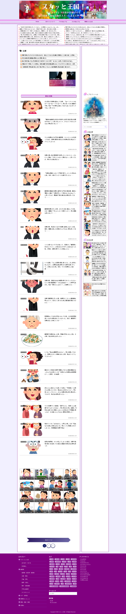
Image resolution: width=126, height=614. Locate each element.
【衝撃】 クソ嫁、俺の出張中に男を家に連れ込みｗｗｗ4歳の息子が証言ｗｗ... (39, 42)
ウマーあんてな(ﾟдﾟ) (86, 574)
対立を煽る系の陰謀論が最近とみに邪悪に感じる (34, 58)
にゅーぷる (84, 565)
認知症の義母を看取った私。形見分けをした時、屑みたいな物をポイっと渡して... (40, 36)
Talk (52, 600)
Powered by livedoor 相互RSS (28, 69)
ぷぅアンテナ (84, 571)
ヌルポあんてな (85, 576)
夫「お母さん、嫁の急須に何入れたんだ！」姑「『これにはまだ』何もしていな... (85, 40)
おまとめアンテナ (85, 562)
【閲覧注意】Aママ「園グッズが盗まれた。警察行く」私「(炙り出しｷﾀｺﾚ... (38, 31)
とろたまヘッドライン (86, 564)
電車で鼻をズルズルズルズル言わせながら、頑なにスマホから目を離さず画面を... (85, 27)
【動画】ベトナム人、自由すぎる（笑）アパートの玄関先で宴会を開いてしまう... (85, 34)
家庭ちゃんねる (85, 579)
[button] (105, 127)
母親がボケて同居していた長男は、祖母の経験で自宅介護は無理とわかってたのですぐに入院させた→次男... (49, 64)
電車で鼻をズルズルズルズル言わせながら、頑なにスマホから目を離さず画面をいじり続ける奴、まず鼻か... (49, 55)
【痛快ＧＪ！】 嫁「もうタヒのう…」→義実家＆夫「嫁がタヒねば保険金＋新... (85, 31)
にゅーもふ (84, 567)
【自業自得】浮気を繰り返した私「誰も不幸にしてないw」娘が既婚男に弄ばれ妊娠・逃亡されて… (46, 67)
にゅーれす (84, 569)
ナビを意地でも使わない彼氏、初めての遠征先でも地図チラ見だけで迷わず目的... (40, 32)
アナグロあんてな (85, 572)
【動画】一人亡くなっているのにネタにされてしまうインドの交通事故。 (83, 38)
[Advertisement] (35, 82)
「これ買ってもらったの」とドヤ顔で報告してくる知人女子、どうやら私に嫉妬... (40, 40)
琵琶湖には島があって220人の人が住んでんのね (77, 29)
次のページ (48, 540)
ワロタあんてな (85, 578)
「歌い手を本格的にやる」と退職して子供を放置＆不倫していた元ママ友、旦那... (40, 34)
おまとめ (83, 560)
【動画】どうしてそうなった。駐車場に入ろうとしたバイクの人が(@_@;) (83, 36)
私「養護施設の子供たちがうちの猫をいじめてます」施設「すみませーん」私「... (40, 44)
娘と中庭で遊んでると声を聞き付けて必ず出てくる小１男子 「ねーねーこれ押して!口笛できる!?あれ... (47, 61)
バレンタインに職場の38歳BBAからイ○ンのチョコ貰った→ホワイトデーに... (39, 38)
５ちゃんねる (54, 602)
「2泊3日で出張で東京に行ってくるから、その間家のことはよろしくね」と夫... (39, 27)
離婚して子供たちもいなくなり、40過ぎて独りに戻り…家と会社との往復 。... (39, 29)
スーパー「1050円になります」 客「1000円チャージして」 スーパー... (82, 32)
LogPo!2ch (84, 559)
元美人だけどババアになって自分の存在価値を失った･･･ (79, 42)
